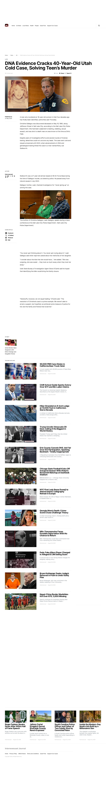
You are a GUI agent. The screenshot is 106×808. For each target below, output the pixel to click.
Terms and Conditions (33, 753)
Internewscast (9, 174)
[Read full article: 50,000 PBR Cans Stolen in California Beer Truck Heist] (38, 371)
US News (18, 25)
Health (32, 25)
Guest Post (43, 25)
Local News (25, 25)
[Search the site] (98, 25)
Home (13, 25)
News (12, 55)
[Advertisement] (53, 11)
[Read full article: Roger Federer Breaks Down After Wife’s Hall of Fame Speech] (15, 725)
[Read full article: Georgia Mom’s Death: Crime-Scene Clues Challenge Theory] (38, 518)
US (16, 55)
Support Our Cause (52, 25)
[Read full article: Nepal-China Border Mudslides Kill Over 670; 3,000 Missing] (38, 601)
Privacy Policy (13, 753)
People (37, 25)
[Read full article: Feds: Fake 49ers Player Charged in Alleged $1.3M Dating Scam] (38, 560)
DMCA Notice (22, 753)
